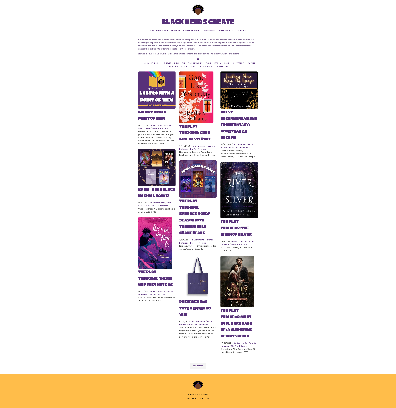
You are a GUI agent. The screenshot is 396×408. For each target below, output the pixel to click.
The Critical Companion (192, 63)
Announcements (207, 66)
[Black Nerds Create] (198, 389)
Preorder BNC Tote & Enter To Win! (195, 308)
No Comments (158, 125)
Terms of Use (204, 398)
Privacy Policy (192, 398)
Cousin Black (172, 66)
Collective (209, 30)
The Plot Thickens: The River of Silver (235, 227)
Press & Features (225, 30)
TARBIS (208, 63)
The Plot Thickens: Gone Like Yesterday (195, 132)
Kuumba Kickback (221, 63)
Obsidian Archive (193, 30)
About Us (175, 30)
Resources (241, 30)
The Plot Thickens (171, 63)
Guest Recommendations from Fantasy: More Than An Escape (238, 125)
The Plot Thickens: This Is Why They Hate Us (155, 278)
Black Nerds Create (159, 30)
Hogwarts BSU (238, 63)
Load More (198, 365)
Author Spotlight (188, 66)
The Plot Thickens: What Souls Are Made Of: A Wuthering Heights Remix (236, 323)
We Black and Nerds (152, 63)
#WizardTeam (222, 66)
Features (251, 63)
